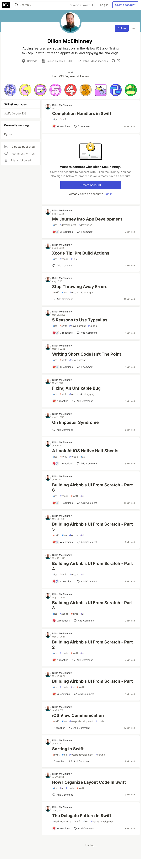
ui (82, 495)
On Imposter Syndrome (75, 422)
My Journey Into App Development (87, 219)
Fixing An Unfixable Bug (76, 388)
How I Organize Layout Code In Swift (89, 782)
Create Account (90, 185)
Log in (104, 5)
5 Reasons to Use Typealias (79, 319)
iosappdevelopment (81, 721)
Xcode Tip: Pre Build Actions (80, 253)
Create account (125, 5)
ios (55, 119)
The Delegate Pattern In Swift (81, 815)
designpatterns (62, 821)
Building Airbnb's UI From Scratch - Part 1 (94, 681)
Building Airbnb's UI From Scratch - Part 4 (92, 566)
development (68, 224)
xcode (64, 258)
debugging (87, 292)
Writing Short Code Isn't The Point (86, 354)
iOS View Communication (78, 715)
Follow (121, 28)
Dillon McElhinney (62, 105)
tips (74, 258)
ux (82, 456)
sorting (100, 754)
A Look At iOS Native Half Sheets (85, 450)
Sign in (108, 194)
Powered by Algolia (80, 5)
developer (85, 224)
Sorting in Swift (68, 748)
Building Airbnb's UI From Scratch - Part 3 (92, 605)
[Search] (16, 5)
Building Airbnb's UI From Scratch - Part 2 (92, 645)
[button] (10, 90)
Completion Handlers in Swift (81, 113)
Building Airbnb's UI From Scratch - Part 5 (92, 527)
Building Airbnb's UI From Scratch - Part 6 (92, 487)
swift (63, 119)
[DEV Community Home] (5, 4)
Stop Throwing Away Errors (79, 286)
